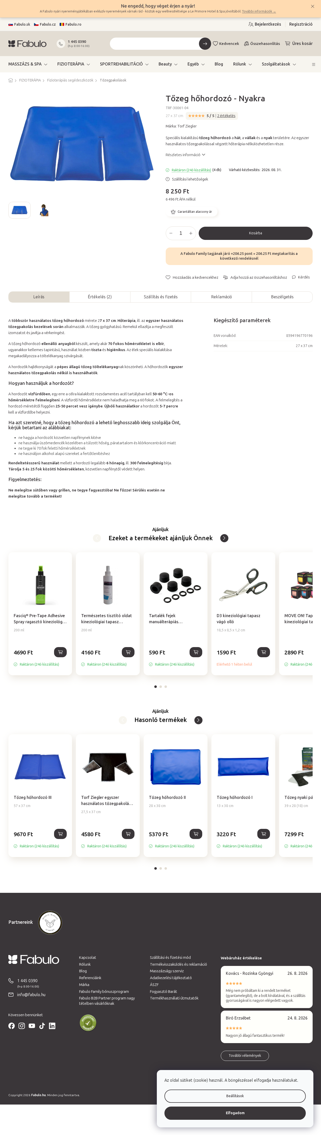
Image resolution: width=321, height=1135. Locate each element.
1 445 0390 (77, 41)
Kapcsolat (87, 957)
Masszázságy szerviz (167, 971)
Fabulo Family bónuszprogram (104, 991)
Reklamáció (221, 296)
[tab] (155, 686)
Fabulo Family (195, 254)
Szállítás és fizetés (161, 296)
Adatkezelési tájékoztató (171, 978)
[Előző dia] (12, 210)
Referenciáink (90, 978)
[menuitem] (27, 64)
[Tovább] (97, 538)
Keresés (205, 44)
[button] (40, 657)
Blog (83, 971)
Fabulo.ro (73, 24)
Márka (84, 984)
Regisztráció (301, 24)
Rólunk (85, 964)
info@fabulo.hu (31, 994)
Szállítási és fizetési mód (170, 957)
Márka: (181, 126)
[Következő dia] (151, 210)
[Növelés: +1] (191, 233)
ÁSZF (154, 984)
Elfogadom (235, 1113)
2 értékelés (226, 115)
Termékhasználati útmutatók (174, 998)
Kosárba (255, 233)
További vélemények (245, 1056)
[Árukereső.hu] (88, 1023)
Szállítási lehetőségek (190, 179)
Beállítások (235, 1096)
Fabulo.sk (22, 24)
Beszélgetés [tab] (282, 296)
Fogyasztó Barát (163, 991)
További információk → (259, 11)
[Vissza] (224, 538)
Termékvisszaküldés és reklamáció (178, 964)
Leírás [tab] (38, 296)
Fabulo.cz (48, 24)
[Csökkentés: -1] (171, 233)
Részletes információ (183, 155)
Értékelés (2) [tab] (100, 296)
